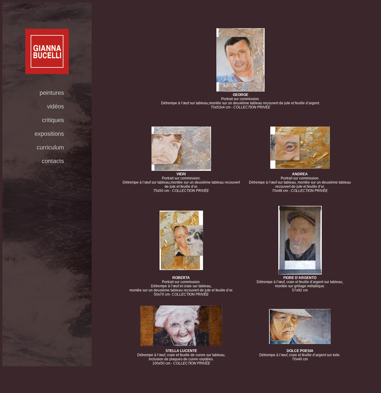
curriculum (50, 147)
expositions (49, 133)
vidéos (55, 106)
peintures (52, 92)
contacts (53, 161)
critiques (53, 120)
